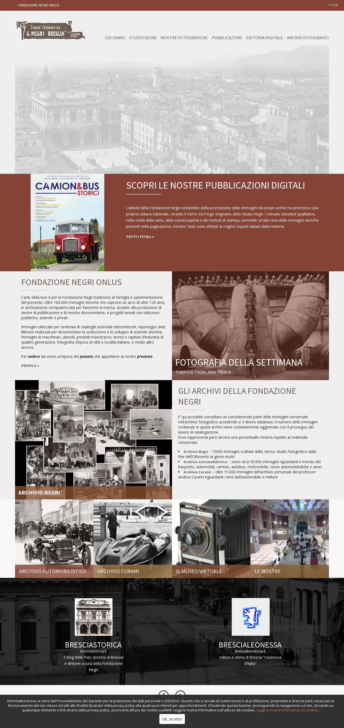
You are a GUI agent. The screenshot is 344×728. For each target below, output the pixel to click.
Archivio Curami (197, 472)
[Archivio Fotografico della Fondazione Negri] (93, 439)
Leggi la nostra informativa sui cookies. (288, 710)
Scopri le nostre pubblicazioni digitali (215, 185)
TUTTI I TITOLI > (140, 237)
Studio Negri (143, 37)
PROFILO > (30, 365)
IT (330, 5)
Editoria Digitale (264, 37)
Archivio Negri (196, 451)
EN (336, 5)
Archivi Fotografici (308, 37)
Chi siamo (115, 37)
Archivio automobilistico (205, 462)
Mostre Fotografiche (184, 37)
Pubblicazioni (227, 37)
